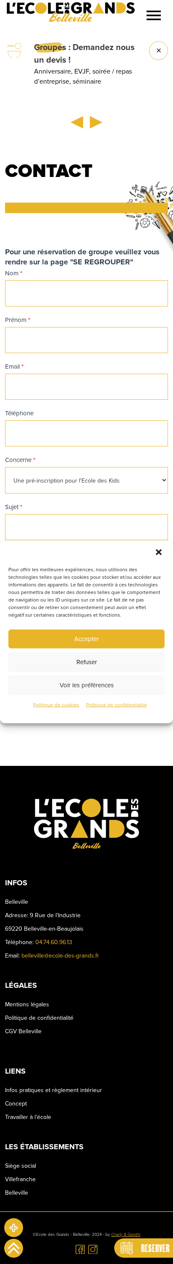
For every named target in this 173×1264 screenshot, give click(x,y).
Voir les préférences (87, 685)
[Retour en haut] (13, 1248)
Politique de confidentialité (116, 705)
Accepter (86, 639)
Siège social (20, 1165)
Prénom (17, 320)
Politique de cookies (56, 705)
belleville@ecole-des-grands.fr (60, 955)
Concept (16, 1103)
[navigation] (153, 15)
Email (14, 366)
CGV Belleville (23, 1031)
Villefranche (20, 1179)
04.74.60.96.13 (53, 942)
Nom (13, 273)
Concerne (20, 460)
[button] (160, 552)
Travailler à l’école (28, 1117)
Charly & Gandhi (125, 1234)
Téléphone (19, 413)
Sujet (13, 507)
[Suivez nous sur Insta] (92, 1249)
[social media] (13, 1227)
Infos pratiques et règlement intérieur (53, 1090)
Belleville (16, 1192)
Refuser (86, 662)
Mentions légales (27, 1004)
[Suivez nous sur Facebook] (80, 1249)
